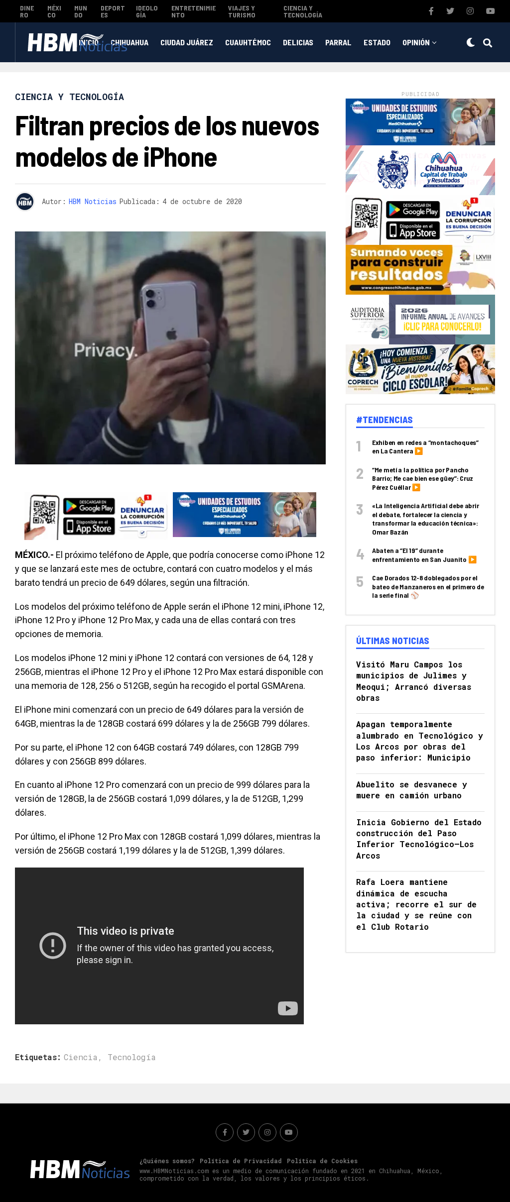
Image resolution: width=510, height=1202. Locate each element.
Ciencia (81, 1057)
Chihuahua (129, 42)
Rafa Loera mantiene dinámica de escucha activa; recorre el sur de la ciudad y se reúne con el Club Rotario (416, 904)
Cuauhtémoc (248, 42)
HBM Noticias (93, 201)
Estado (377, 42)
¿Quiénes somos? (167, 1161)
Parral (338, 42)
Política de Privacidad (241, 1161)
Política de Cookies (322, 1161)
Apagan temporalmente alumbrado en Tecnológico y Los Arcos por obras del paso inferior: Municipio (419, 741)
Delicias (298, 42)
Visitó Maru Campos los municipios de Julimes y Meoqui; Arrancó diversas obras (413, 681)
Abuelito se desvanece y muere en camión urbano (411, 789)
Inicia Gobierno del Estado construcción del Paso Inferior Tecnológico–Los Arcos (419, 839)
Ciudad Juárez (186, 42)
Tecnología (132, 1057)
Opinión (416, 42)
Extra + (254, 83)
